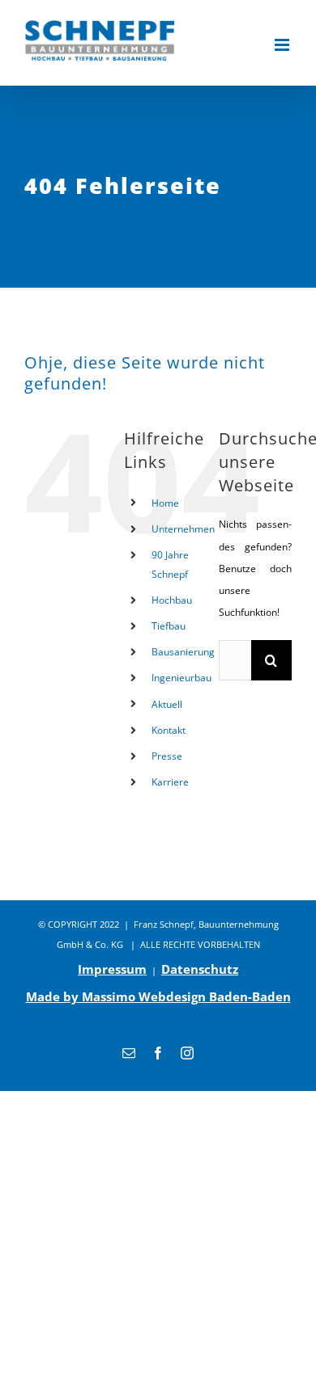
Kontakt (169, 730)
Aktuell (167, 704)
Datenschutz (199, 969)
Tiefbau (169, 626)
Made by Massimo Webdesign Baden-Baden (158, 996)
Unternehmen (183, 529)
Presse (167, 756)
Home (165, 503)
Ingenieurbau (181, 677)
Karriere (170, 782)
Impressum (112, 969)
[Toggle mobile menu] (283, 44)
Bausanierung (183, 652)
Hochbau (172, 600)
